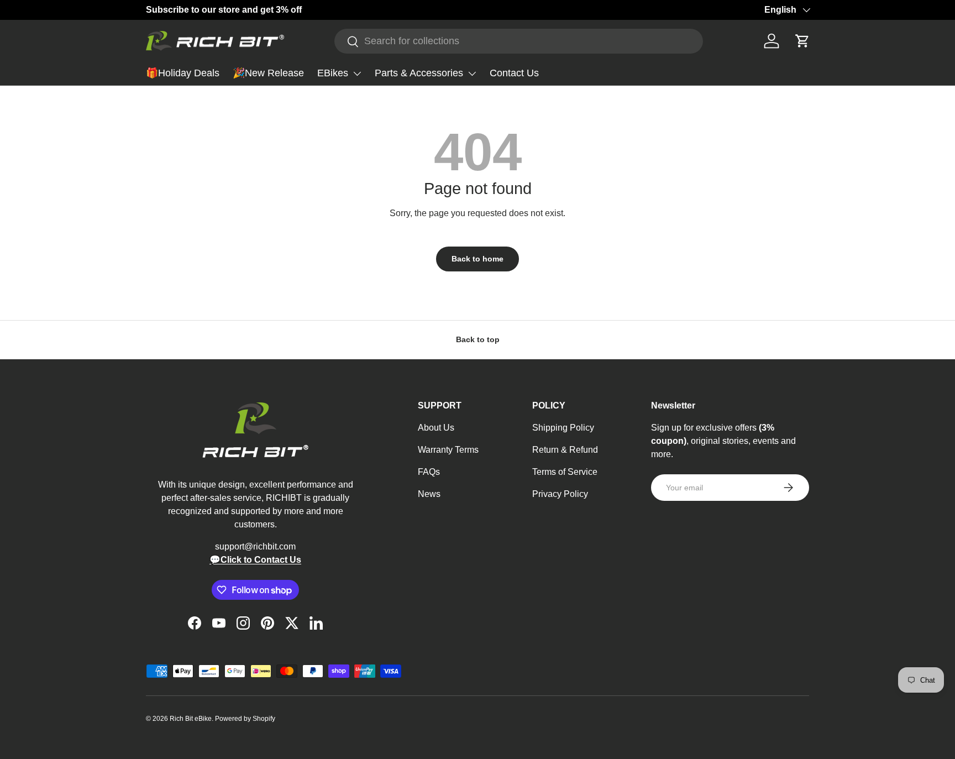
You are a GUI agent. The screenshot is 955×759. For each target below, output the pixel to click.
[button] (802, 41)
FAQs (429, 472)
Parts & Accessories (419, 72)
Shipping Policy (563, 427)
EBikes (332, 72)
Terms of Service (564, 472)
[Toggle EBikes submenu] (357, 73)
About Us (436, 427)
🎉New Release (268, 72)
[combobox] (518, 41)
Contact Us (514, 72)
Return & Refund (565, 449)
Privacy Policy (560, 494)
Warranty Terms (448, 449)
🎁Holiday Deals (182, 72)
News (429, 494)
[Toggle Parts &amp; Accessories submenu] (472, 73)
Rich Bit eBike (191, 719)
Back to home (477, 258)
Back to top (478, 339)
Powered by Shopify (245, 719)
